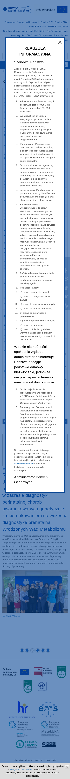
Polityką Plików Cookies (21, 769)
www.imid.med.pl (23, 463)
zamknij (67, 767)
